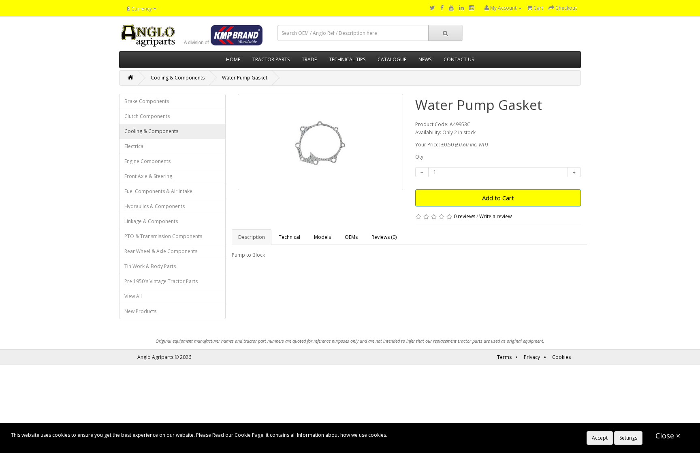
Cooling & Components (178, 77)
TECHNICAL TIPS (347, 59)
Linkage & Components (151, 221)
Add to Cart (498, 198)
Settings (628, 437)
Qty (419, 156)
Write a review (495, 216)
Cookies (561, 357)
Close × (667, 435)
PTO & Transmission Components (163, 236)
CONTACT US (459, 59)
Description (251, 237)
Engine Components (147, 161)
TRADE (309, 59)
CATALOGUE (392, 59)
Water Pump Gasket (244, 77)
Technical (289, 237)
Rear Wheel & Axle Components (160, 251)
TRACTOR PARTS (271, 59)
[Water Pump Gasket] (320, 142)
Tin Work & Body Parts (150, 266)
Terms (504, 357)
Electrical (134, 146)
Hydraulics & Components (154, 206)
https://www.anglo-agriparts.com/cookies (435, 435)
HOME (233, 59)
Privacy (532, 357)
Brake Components (146, 101)
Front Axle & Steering (148, 176)
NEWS (424, 59)
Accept (600, 437)
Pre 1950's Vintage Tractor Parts (161, 281)
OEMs (351, 237)
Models (322, 237)
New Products (140, 311)
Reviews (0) (384, 237)
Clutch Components (147, 116)
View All (133, 296)
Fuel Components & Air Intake (158, 191)
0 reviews (464, 216)
